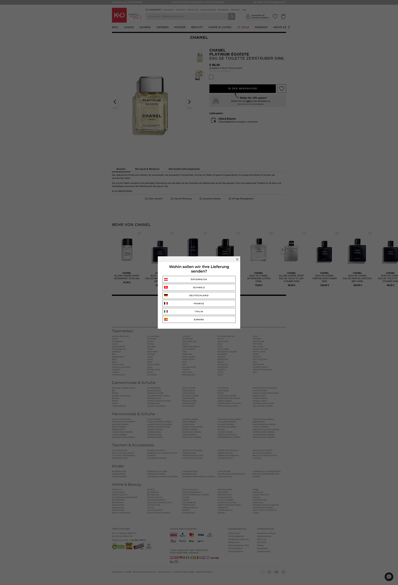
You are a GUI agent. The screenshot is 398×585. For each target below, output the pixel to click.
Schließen (237, 259)
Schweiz (199, 287)
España (199, 319)
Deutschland (199, 295)
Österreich (199, 279)
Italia (199, 311)
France (199, 303)
